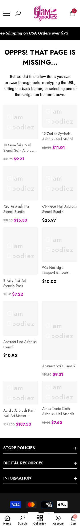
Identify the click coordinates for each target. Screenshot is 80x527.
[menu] (6, 13)
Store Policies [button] (19, 448)
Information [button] (17, 478)
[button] (18, 13)
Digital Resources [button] (23, 463)
